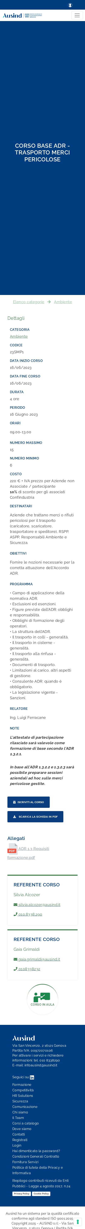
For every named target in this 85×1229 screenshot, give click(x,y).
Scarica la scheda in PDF (38, 816)
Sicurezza (20, 1101)
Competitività (23, 1090)
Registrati (19, 1140)
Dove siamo (22, 1129)
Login (16, 1145)
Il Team (18, 1118)
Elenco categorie (28, 302)
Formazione (21, 1085)
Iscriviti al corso (31, 802)
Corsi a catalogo (25, 1123)
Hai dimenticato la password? (36, 1151)
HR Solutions (22, 1096)
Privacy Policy (21, 1193)
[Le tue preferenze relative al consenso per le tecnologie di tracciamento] (78, 1222)
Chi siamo (20, 1112)
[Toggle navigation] (77, 15)
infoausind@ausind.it (41, 1065)
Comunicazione (24, 1107)
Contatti (18, 1134)
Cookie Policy (41, 1193)
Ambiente (63, 302)
